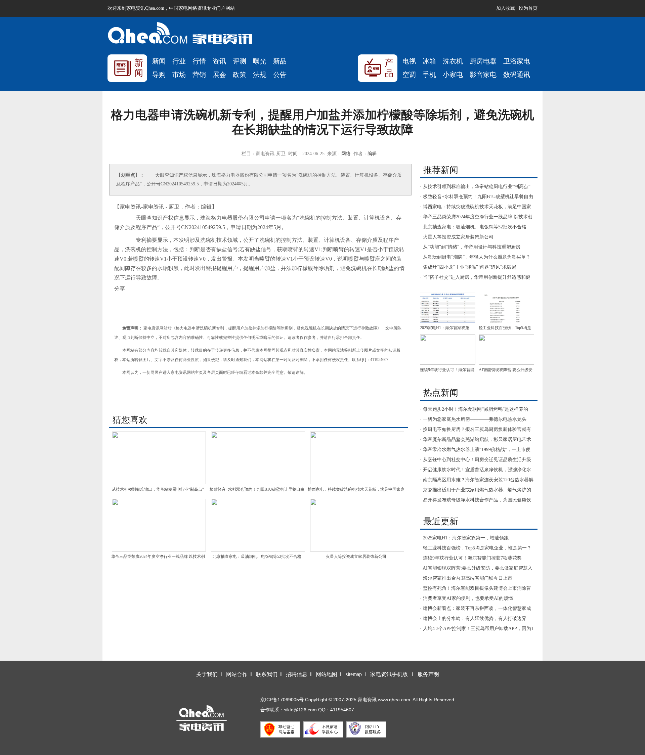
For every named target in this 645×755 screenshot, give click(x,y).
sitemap (354, 674)
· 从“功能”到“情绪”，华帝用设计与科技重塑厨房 (470, 247)
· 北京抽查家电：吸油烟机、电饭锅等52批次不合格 (473, 226)
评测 (239, 61)
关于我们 (207, 674)
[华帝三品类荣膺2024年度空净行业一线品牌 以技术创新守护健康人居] (158, 525)
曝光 (259, 61)
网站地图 (326, 674)
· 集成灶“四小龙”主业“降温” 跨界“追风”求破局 (468, 267)
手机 (429, 74)
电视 (409, 61)
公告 (280, 74)
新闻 (159, 61)
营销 (199, 74)
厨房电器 (483, 61)
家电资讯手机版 (389, 674)
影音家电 (483, 74)
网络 (346, 153)
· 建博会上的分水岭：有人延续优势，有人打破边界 (473, 618)
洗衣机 (453, 61)
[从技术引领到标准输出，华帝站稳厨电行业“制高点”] (158, 458)
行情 (199, 61)
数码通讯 (516, 74)
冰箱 (429, 61)
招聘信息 (296, 674)
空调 (409, 74)
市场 (179, 74)
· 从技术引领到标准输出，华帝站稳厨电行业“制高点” (475, 186)
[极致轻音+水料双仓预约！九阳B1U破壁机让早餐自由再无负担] (257, 458)
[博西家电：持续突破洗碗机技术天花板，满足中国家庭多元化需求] (356, 458)
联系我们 (266, 674)
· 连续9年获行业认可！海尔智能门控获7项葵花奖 (471, 558)
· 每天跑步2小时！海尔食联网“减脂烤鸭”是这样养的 (474, 409)
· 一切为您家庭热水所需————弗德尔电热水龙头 (473, 419)
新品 (280, 61)
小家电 (453, 74)
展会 (219, 74)
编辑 (372, 153)
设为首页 (528, 8)
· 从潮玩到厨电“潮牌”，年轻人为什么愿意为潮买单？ (475, 257)
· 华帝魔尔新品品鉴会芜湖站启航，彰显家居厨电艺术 (475, 439)
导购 (159, 74)
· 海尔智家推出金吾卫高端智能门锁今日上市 (466, 578)
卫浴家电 (516, 61)
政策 (239, 74)
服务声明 (428, 674)
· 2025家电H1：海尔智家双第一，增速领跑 (464, 537)
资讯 (219, 61)
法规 (259, 74)
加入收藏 (505, 8)
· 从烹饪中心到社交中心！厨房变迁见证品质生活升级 (475, 459)
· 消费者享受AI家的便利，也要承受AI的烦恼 (466, 598)
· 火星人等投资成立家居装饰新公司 (456, 236)
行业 (179, 61)
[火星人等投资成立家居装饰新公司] (356, 525)
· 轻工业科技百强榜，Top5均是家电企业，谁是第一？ (475, 547)
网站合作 (237, 674)
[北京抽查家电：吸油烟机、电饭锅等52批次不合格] (257, 525)
